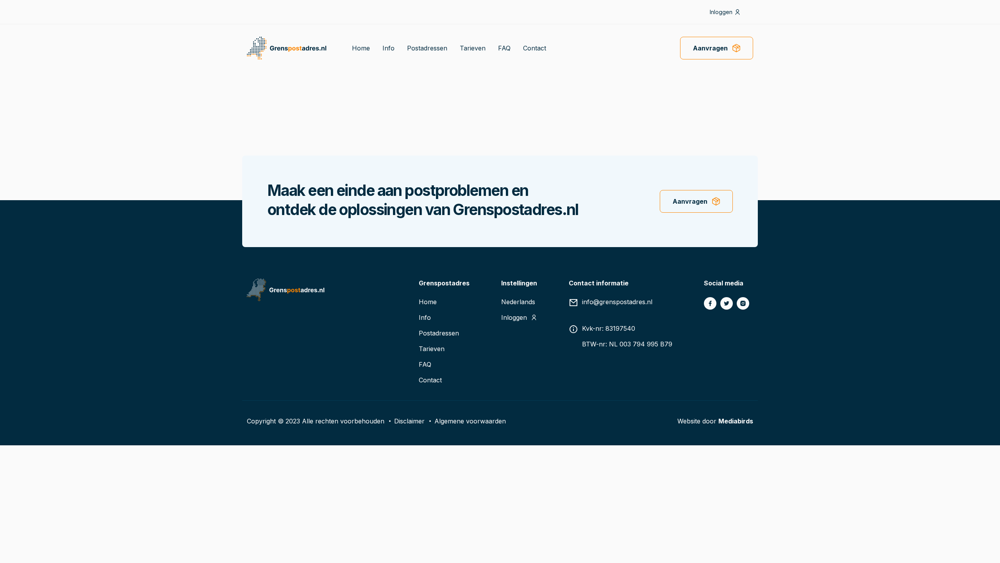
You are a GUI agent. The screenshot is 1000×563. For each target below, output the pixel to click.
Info (388, 48)
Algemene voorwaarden (470, 421)
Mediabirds (735, 421)
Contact (534, 48)
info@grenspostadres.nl (617, 302)
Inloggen (721, 12)
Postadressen (427, 48)
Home (361, 48)
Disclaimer (409, 421)
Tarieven (473, 48)
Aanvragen (710, 48)
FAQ (504, 48)
